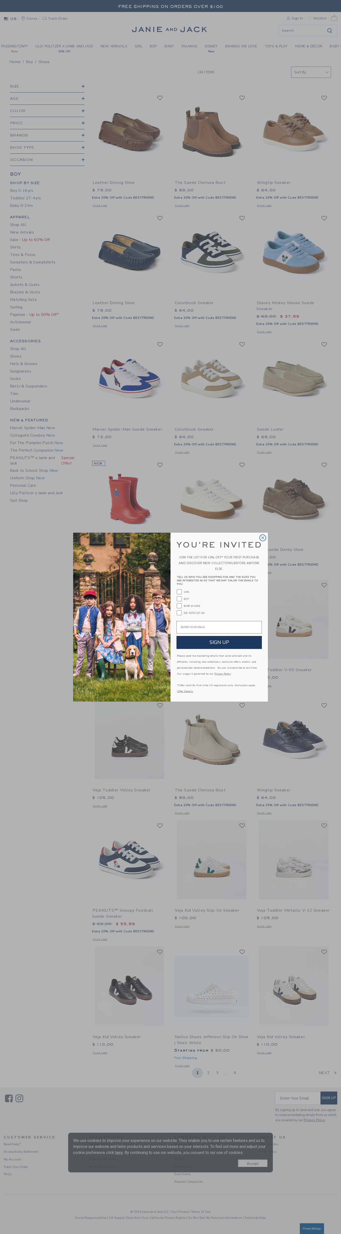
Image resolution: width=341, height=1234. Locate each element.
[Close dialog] (263, 538)
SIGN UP (219, 642)
